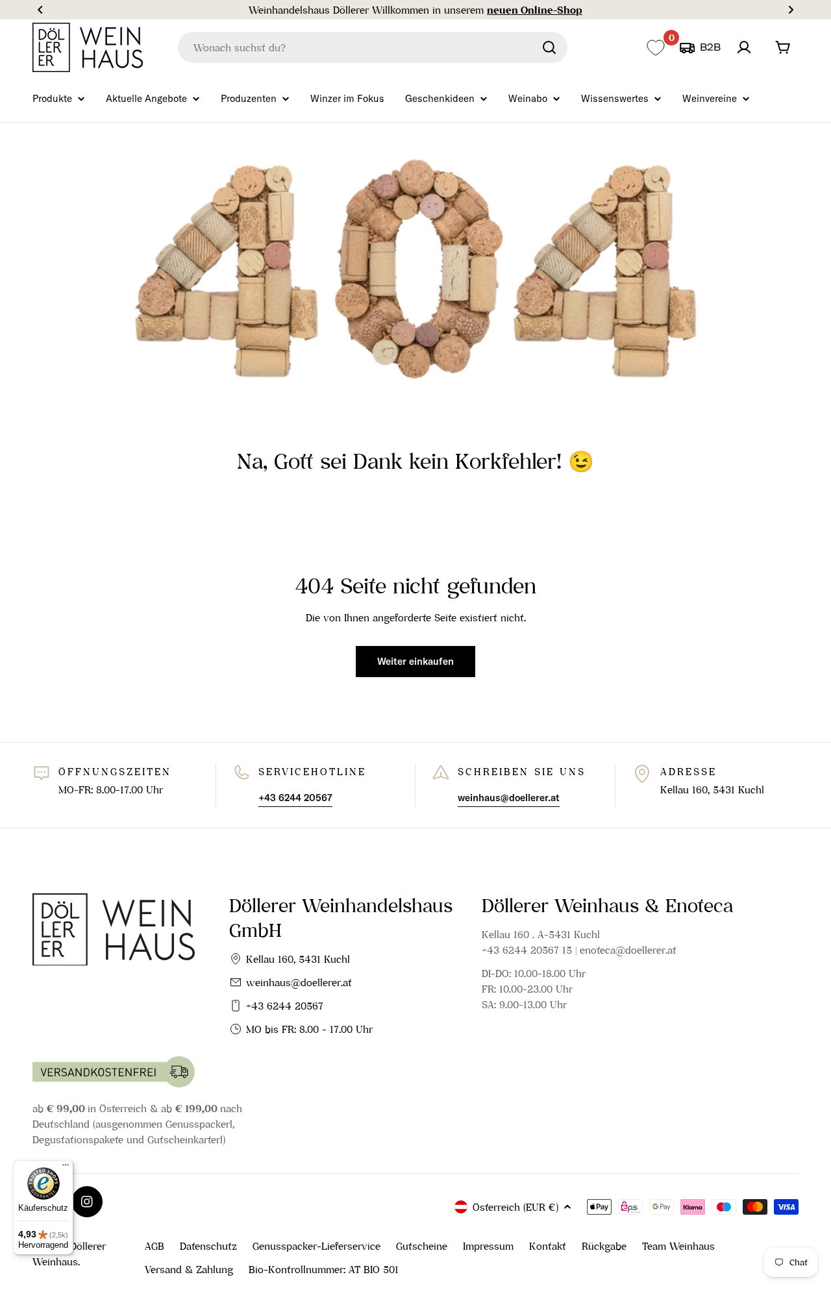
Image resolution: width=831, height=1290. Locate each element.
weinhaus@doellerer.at (299, 982)
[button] (40, 10)
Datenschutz (208, 1245)
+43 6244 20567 (284, 1005)
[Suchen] (549, 47)
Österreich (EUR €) (515, 1206)
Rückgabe (604, 1245)
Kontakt (547, 1245)
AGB (154, 1245)
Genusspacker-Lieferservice (316, 1245)
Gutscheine (421, 1245)
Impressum (488, 1245)
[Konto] (744, 47)
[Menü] (65, 1168)
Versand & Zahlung (189, 1269)
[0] (655, 47)
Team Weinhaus (678, 1245)
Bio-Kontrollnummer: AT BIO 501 (324, 1269)
